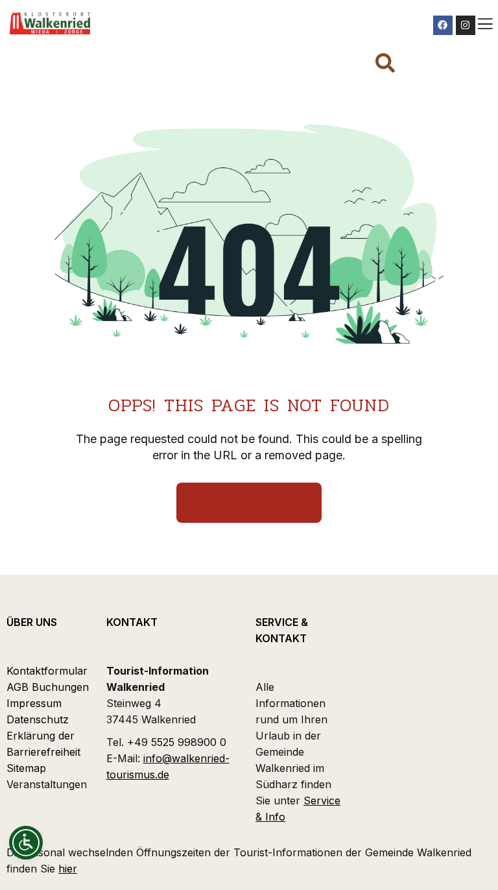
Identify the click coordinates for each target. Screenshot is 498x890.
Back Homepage (258, 502)
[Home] (50, 23)
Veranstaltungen (46, 784)
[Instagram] (465, 25)
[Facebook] (443, 25)
